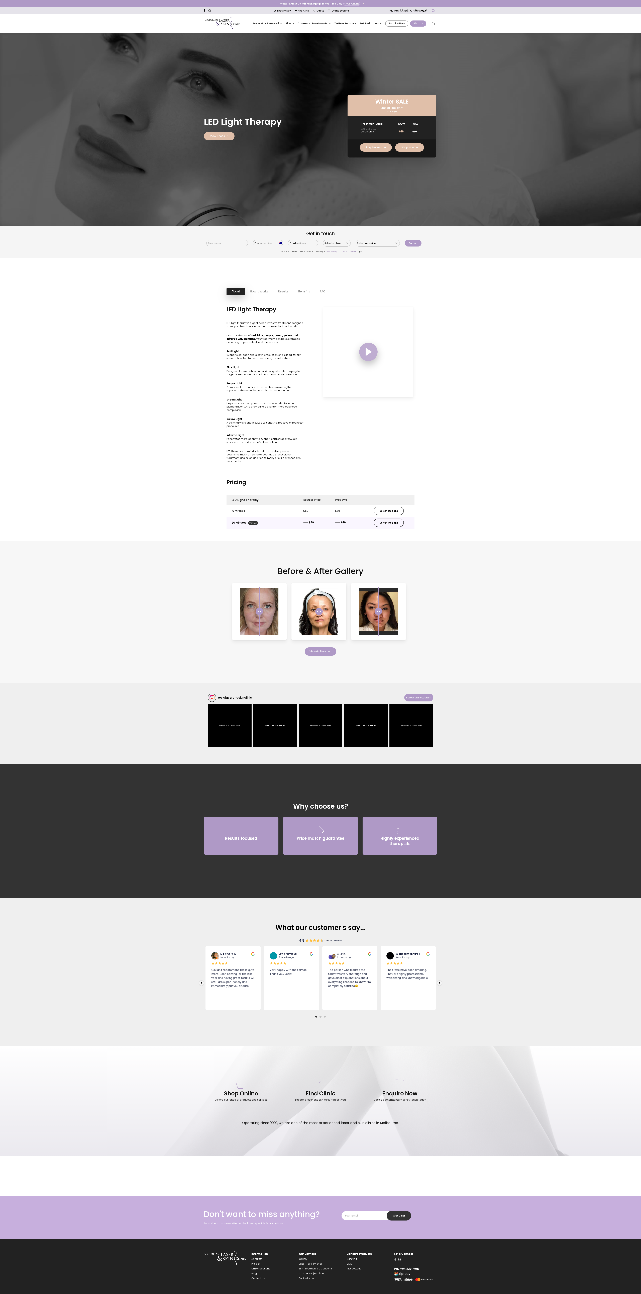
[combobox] (337, 243)
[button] (219, 136)
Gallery (303, 1259)
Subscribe (398, 1215)
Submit (413, 243)
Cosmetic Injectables (311, 1273)
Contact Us (258, 1278)
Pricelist (255, 1263)
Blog (254, 1273)
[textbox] (333, 243)
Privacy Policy (331, 251)
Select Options (389, 511)
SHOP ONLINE (351, 3)
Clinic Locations (260, 1268)
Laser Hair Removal (310, 1263)
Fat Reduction (307, 1278)
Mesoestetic (354, 1268)
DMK (349, 1263)
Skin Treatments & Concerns (316, 1268)
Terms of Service (349, 251)
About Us (256, 1259)
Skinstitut (352, 1259)
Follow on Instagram (418, 697)
